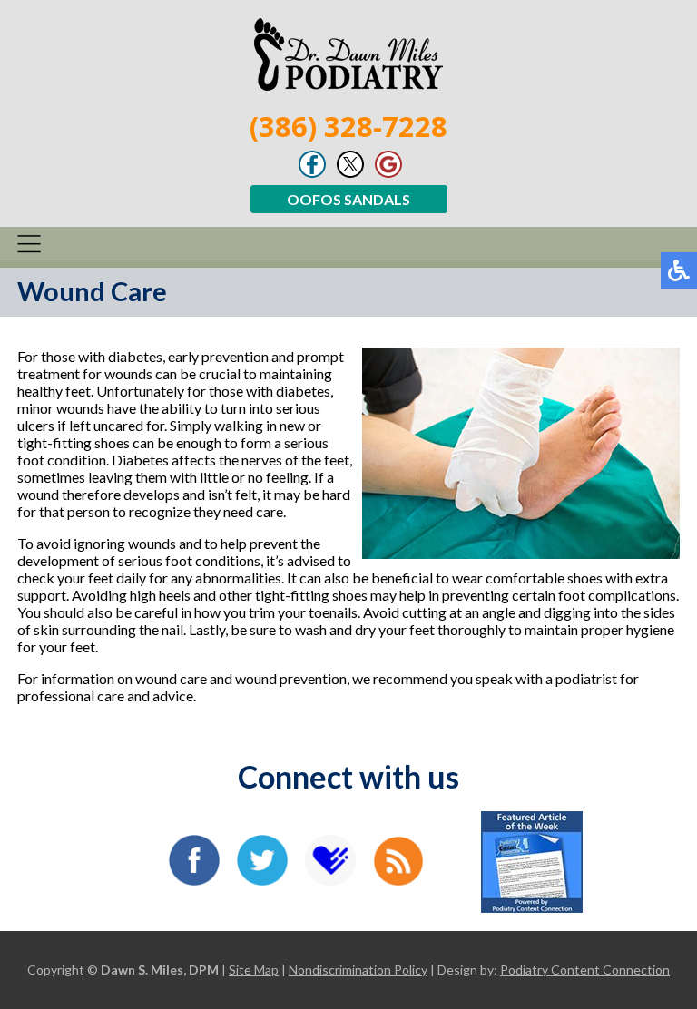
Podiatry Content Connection (585, 969)
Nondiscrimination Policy (358, 969)
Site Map (254, 969)
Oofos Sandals (348, 199)
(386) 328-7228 (348, 126)
